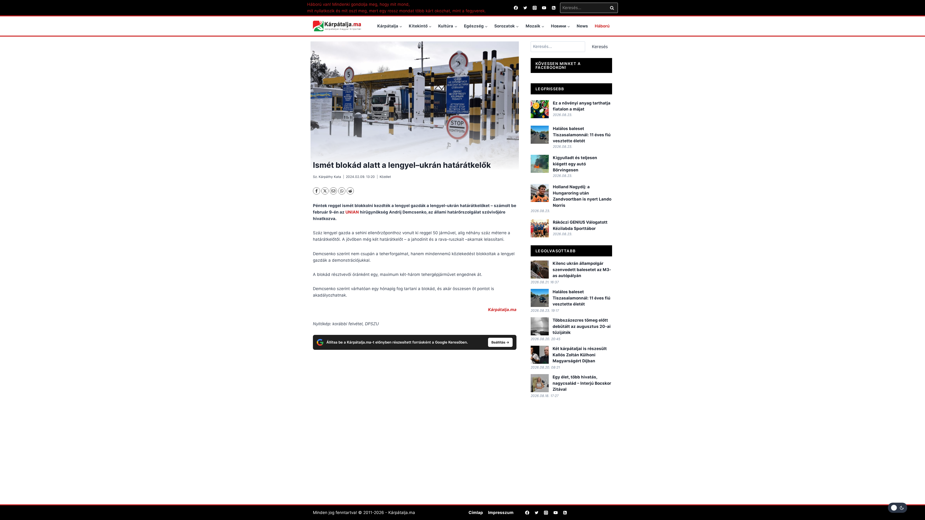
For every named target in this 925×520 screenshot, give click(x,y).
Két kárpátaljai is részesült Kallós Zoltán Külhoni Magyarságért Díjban (580, 354)
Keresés (600, 46)
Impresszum (501, 512)
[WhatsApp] (341, 191)
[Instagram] (535, 8)
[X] (325, 191)
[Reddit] (350, 191)
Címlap (476, 512)
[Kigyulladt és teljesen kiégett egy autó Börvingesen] (540, 164)
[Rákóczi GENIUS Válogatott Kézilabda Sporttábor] (540, 228)
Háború (602, 26)
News (582, 26)
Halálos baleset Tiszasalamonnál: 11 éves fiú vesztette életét (582, 134)
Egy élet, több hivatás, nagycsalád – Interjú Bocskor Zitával (582, 383)
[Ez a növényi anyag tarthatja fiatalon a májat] (540, 109)
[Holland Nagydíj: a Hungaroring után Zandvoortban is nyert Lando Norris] (540, 193)
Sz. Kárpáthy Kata (327, 177)
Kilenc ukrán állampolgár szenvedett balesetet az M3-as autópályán (582, 269)
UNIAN (352, 212)
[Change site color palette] (897, 508)
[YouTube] (544, 8)
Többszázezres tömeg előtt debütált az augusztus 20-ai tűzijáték (582, 326)
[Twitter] (525, 8)
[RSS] (553, 8)
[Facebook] (516, 8)
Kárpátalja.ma (502, 309)
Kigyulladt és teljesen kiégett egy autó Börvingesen (575, 163)
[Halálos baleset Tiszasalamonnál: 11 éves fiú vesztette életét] (540, 135)
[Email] (333, 191)
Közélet (385, 177)
